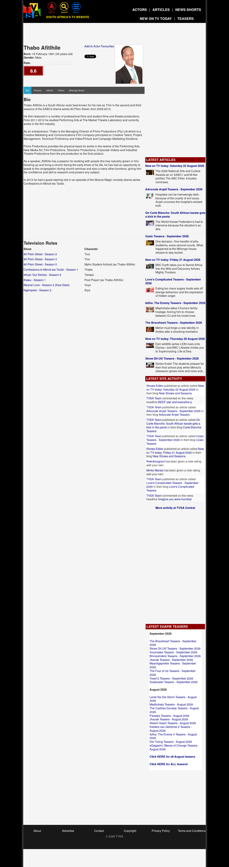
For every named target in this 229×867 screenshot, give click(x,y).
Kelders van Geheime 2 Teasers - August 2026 (171, 729)
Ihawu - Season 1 (35, 280)
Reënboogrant (155, 461)
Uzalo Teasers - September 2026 (167, 236)
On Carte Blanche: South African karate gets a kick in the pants (175, 214)
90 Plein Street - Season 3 (40, 259)
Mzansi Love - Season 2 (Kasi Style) (47, 285)
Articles (49, 90)
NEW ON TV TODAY (156, 18)
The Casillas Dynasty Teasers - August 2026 (174, 710)
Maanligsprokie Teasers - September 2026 (173, 665)
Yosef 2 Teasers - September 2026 (171, 678)
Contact (99, 831)
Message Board (76, 90)
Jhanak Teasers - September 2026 (171, 660)
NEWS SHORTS (188, 9)
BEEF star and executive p (175, 402)
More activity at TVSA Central (175, 508)
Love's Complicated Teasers (170, 488)
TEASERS (185, 18)
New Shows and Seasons (175, 393)
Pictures (38, 90)
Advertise (68, 831)
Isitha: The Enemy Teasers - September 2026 (175, 303)
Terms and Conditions (192, 831)
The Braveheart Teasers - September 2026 (173, 322)
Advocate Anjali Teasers (174, 414)
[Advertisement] (114, 35)
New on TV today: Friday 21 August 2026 (172, 260)
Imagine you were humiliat (174, 499)
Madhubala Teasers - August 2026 (171, 704)
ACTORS (139, 9)
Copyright (130, 831)
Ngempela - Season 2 (37, 290)
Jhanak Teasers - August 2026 (169, 719)
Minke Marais (154, 470)
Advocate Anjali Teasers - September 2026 (174, 189)
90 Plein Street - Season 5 (40, 264)
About (37, 831)
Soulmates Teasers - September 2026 (173, 652)
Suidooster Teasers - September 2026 (174, 682)
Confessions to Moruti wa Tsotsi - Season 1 (51, 269)
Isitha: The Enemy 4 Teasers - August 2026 (173, 736)
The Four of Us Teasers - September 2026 (173, 673)
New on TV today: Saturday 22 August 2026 (174, 166)
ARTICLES (161, 9)
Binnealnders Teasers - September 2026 (175, 656)
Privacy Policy (161, 831)
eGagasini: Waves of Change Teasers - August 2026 (174, 747)
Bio (27, 90)
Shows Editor (154, 386)
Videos (61, 90)
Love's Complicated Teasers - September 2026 (173, 281)
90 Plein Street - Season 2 (40, 254)
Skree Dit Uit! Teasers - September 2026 (172, 358)
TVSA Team (154, 398)
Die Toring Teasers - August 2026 (171, 742)
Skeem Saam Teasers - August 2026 (173, 723)
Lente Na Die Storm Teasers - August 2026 (173, 699)
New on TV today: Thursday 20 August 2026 (175, 339)
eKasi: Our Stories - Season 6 (42, 275)
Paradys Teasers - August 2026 (169, 716)
